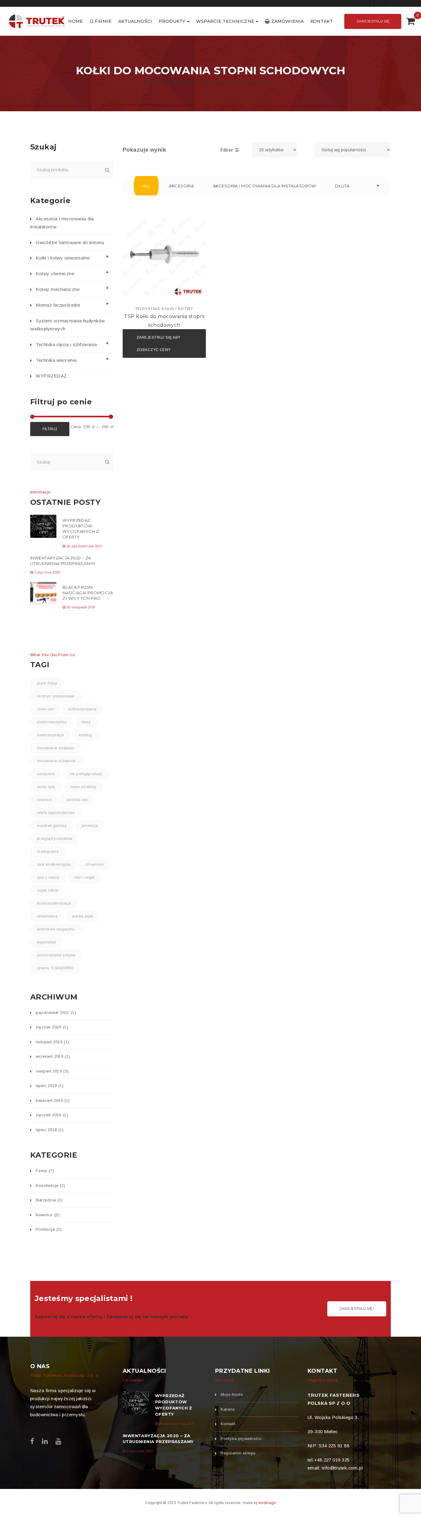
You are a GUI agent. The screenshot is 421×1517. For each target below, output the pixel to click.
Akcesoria (181, 185)
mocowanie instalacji (55, 748)
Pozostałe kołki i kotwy (164, 309)
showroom (95, 864)
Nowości (47, 1214)
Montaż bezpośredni (58, 305)
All (146, 185)
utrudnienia (47, 916)
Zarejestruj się (372, 21)
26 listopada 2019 (81, 607)
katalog (85, 735)
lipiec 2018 (49, 1129)
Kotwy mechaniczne (58, 289)
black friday (47, 683)
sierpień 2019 (52, 1071)
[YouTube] (58, 1441)
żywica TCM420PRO (55, 968)
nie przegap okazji (86, 774)
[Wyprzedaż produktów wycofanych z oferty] (43, 526)
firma (86, 722)
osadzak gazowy (52, 826)
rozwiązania (48, 851)
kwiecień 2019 (53, 1100)
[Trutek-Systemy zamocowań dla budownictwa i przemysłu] (37, 20)
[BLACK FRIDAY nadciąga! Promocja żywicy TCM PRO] (43, 593)
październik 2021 (56, 1012)
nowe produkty (83, 787)
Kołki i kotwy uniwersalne (63, 257)
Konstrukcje (50, 1185)
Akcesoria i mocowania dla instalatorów (264, 185)
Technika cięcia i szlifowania (66, 344)
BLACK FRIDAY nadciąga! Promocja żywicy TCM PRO (88, 593)
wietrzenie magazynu (56, 929)
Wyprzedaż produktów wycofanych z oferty (81, 528)
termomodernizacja (54, 903)
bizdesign (267, 1503)
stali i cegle (84, 877)
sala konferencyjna (54, 864)
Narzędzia (49, 1200)
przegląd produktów (54, 838)
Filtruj (50, 429)
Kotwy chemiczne (55, 273)
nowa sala (46, 787)
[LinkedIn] (45, 1441)
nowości (44, 800)
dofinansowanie (82, 709)
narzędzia (46, 774)
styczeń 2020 (52, 1027)
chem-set (45, 709)
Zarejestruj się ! (356, 1308)
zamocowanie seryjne (56, 955)
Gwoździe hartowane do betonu (70, 242)
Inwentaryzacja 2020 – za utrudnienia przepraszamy (63, 560)
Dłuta (342, 185)
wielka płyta (82, 916)
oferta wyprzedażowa (56, 813)
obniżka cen (77, 800)
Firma (45, 1170)
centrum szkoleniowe (56, 696)
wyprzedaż (46, 942)
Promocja (49, 1229)
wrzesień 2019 (53, 1056)
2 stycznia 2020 (47, 572)
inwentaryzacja (50, 735)
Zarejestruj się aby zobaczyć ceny (159, 343)
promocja (90, 826)
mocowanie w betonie (56, 761)
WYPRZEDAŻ (51, 375)
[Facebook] (32, 1441)
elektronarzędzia (52, 722)
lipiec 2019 (49, 1085)
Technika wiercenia (56, 360)
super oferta (47, 890)
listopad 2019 (52, 1042)
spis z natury (48, 877)
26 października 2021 (84, 546)
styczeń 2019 (52, 1115)
